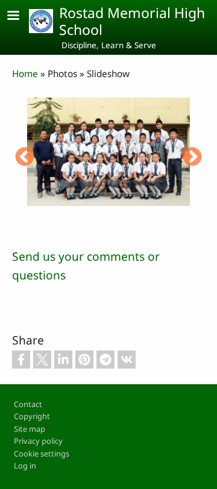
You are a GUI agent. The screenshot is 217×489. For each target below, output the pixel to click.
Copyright (32, 416)
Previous (24, 157)
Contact (28, 404)
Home (25, 73)
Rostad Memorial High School (132, 21)
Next (192, 157)
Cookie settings (41, 453)
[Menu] (20, 16)
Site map (29, 428)
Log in (25, 465)
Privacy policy (38, 440)
